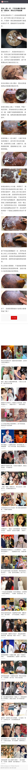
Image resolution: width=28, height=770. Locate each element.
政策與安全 (7, 767)
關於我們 (2, 767)
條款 (11, 767)
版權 (15, 767)
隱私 (13, 767)
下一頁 (14, 317)
